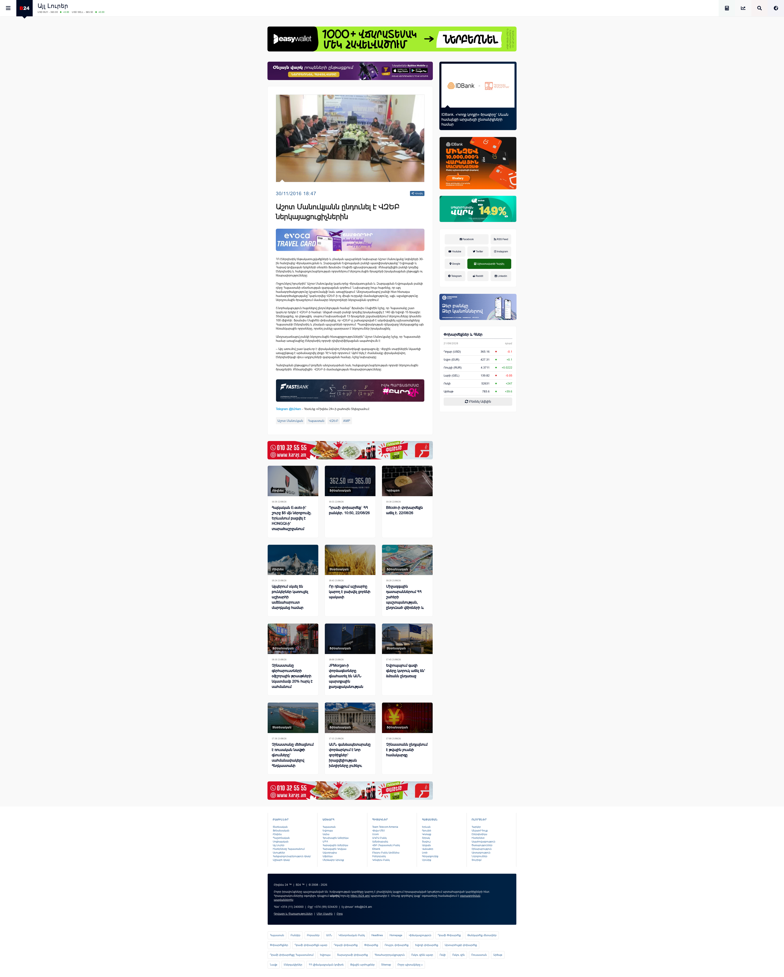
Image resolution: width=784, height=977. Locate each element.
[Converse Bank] (478, 307)
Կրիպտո (393, 490)
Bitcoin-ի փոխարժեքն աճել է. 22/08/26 (404, 510)
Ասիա (326, 834)
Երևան (426, 826)
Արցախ (426, 845)
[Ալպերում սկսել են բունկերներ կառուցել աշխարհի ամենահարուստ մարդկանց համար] (293, 560)
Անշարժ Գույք (480, 830)
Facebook (468, 239)
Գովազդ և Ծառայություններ (293, 913)
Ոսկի (447, 383)
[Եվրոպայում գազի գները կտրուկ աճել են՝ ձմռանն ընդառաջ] (407, 639)
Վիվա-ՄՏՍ (378, 830)
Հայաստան (316, 420)
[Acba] (478, 209)
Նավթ (273, 964)
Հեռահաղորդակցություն (389, 954)
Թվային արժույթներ (362, 964)
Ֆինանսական (340, 490)
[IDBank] (478, 163)
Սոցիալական (280, 841)
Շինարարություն (482, 849)
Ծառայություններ (482, 845)
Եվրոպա (328, 830)
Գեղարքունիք (430, 856)
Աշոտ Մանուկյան (290, 420)
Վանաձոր (427, 849)
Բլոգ (340, 913)
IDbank (376, 849)
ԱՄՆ (329, 935)
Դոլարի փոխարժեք (346, 945)
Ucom (375, 834)
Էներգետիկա (479, 834)
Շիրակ (426, 838)
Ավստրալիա (330, 852)
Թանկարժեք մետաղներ (482, 935)
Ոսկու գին (458, 954)
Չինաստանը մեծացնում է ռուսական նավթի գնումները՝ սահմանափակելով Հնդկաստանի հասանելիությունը (293, 757)
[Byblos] (350, 71)
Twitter (479, 251)
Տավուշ (426, 841)
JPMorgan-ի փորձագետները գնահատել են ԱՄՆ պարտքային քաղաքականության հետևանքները (346, 678)
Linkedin (502, 276)
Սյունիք (426, 860)
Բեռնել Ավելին (479, 401)
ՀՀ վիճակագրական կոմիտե (326, 964)
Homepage (396, 935)
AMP (346, 420)
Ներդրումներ (479, 856)
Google (455, 263)
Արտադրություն (481, 852)
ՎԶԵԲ (333, 420)
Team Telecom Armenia (385, 826)
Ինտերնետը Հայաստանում (289, 849)
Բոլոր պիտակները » (410, 964)
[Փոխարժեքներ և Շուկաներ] (743, 8)
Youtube (456, 251)
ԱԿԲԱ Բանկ (379, 838)
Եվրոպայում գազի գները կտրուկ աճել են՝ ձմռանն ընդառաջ (405, 670)
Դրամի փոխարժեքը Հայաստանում (291, 954)
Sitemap (386, 964)
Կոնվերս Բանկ (381, 860)
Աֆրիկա (328, 856)
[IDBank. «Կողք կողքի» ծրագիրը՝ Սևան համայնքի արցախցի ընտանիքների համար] (477, 86)
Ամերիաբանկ (380, 841)
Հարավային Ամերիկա (335, 845)
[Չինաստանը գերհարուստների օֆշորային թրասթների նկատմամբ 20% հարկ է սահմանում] (293, 639)
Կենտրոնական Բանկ (352, 935)
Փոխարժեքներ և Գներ (463, 334)
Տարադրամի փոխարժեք (352, 954)
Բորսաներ (313, 935)
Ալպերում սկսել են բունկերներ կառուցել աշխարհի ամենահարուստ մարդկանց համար (290, 597)
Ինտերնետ (478, 838)
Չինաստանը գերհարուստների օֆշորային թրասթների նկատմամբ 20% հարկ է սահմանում (292, 676)
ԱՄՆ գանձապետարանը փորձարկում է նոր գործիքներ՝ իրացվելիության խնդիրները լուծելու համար (350, 757)
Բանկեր (295, 935)
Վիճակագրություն (420, 935)
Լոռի (425, 852)
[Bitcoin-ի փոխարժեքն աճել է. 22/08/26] (407, 481)
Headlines (377, 935)
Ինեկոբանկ (379, 856)
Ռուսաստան (479, 954)
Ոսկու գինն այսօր (422, 954)
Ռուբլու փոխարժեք (397, 945)
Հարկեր (476, 826)
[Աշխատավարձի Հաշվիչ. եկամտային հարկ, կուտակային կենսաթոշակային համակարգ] (727, 8)
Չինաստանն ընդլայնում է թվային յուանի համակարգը (407, 749)
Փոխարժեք (371, 945)
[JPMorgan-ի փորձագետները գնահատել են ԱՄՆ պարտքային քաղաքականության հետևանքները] (350, 639)
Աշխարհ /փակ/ (281, 860)
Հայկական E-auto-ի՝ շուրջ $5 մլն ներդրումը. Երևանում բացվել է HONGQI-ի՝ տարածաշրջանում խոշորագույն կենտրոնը (292, 521)
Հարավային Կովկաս (334, 849)
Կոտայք (426, 834)
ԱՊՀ (325, 841)
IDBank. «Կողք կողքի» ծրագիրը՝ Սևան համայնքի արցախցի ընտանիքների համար (474, 119)
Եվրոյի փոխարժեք (426, 945)
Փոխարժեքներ (279, 945)
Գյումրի (426, 830)
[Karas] (350, 450)
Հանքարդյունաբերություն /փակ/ (292, 856)
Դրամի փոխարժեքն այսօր (311, 945)
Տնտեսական (339, 569)
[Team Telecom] (350, 240)
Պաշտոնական (281, 838)
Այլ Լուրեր (53, 5)
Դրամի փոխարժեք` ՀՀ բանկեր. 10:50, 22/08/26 (349, 510)
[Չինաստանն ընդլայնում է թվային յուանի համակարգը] (407, 718)
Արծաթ (497, 954)
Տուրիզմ (476, 860)
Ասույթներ (279, 852)
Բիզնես (278, 490)
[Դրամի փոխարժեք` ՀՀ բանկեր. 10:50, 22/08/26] (350, 481)
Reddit (479, 276)
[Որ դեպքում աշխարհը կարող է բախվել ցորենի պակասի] (350, 560)
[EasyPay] (392, 39)
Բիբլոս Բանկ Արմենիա (385, 852)
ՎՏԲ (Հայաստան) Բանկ (386, 845)
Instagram (502, 251)
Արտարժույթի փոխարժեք (461, 945)
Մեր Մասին (325, 913)
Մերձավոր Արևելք (333, 860)
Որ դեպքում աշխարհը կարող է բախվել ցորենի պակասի (349, 591)
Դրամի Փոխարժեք (449, 935)
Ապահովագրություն (483, 841)
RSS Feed (502, 239)
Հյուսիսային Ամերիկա (336, 838)
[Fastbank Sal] (350, 390)
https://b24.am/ (360, 895)
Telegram (456, 276)
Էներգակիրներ (293, 964)
